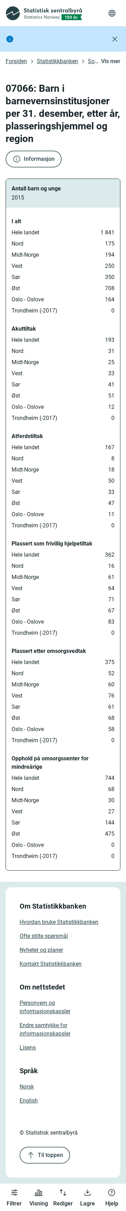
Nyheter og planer (41, 950)
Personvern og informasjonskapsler (45, 1007)
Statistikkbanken (57, 61)
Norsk (27, 1086)
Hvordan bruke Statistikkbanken (59, 922)
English (29, 1100)
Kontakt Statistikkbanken (51, 964)
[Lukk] (114, 39)
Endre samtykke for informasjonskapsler (45, 1029)
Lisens (28, 1047)
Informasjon (39, 159)
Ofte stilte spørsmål (44, 936)
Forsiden (16, 61)
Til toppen (50, 1155)
